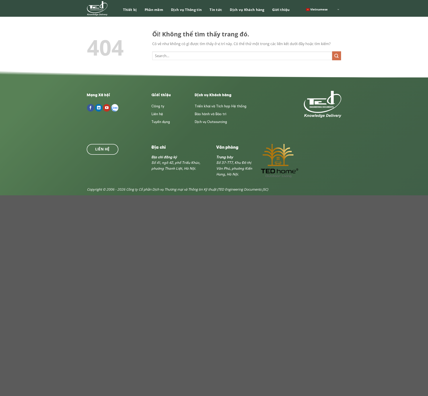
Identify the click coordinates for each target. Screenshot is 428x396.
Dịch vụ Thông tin (186, 9)
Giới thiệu (281, 9)
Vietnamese (319, 9)
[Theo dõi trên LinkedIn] (98, 108)
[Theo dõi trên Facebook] (90, 108)
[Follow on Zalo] (115, 108)
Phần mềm (154, 9)
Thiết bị (130, 9)
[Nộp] (336, 55)
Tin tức (216, 9)
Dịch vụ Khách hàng (247, 9)
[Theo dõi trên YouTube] (106, 108)
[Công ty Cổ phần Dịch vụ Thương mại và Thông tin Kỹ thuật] (97, 8)
